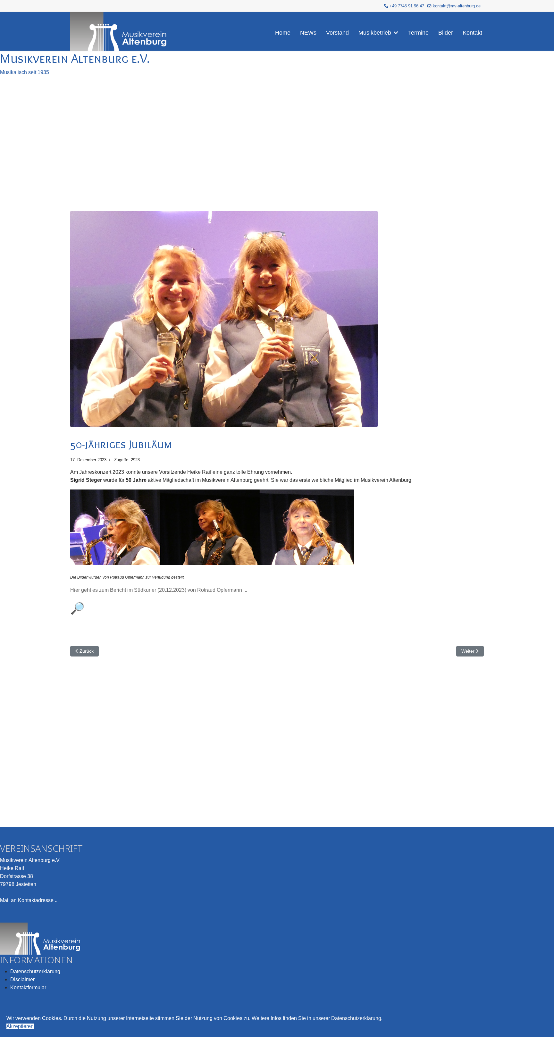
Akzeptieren (20, 1026)
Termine (418, 32)
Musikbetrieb (374, 32)
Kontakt (472, 32)
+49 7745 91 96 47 (407, 6)
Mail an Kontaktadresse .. (28, 900)
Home (282, 32)
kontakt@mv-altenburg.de (457, 6)
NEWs (308, 32)
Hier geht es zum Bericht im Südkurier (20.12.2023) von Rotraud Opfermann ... (158, 590)
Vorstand (337, 32)
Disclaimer (22, 979)
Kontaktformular (28, 987)
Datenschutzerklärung (35, 971)
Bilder (445, 32)
